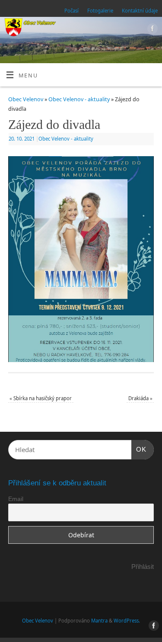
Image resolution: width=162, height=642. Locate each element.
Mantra (99, 620)
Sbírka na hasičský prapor (41, 398)
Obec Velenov (25, 99)
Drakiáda (140, 398)
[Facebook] (151, 29)
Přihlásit (142, 566)
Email (15, 498)
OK (139, 449)
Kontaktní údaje (140, 10)
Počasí (71, 10)
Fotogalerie (100, 10)
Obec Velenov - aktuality (79, 99)
